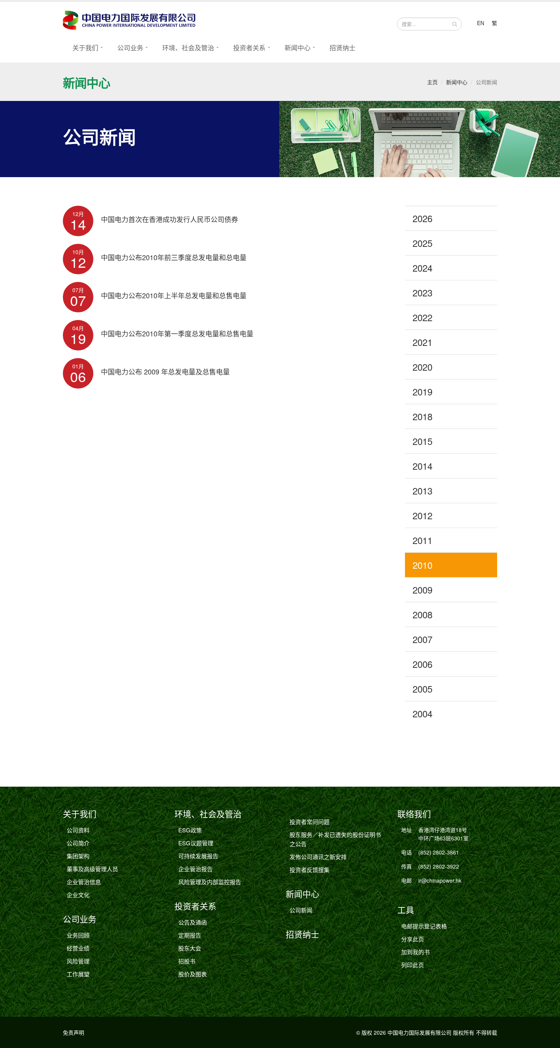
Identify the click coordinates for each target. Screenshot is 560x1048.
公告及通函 (192, 922)
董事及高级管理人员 (92, 869)
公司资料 (78, 830)
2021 (422, 342)
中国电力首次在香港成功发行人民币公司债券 (169, 219)
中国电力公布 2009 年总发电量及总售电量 (165, 371)
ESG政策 (190, 830)
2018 (422, 416)
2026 (422, 218)
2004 (422, 713)
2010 (422, 564)
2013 (422, 490)
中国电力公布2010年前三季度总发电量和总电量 (173, 257)
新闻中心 (297, 47)
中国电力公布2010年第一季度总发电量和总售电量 (177, 333)
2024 (422, 267)
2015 (422, 441)
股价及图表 (192, 974)
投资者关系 (249, 47)
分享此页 (412, 939)
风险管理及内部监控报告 (209, 882)
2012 (422, 515)
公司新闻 (301, 910)
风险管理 (78, 961)
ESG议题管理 (195, 843)
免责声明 (73, 1032)
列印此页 (412, 965)
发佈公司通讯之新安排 (318, 857)
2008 (422, 614)
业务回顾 (78, 935)
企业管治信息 (84, 882)
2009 (422, 589)
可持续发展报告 (198, 856)
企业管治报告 (195, 869)
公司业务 (130, 47)
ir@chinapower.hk (439, 880)
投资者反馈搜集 (310, 870)
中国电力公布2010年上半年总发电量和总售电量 (173, 295)
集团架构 (78, 856)
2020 (422, 366)
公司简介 (78, 843)
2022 (422, 317)
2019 (422, 391)
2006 (422, 663)
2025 (422, 243)
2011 (422, 540)
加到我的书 (415, 952)
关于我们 (85, 47)
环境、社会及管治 (188, 47)
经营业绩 (78, 948)
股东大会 (189, 948)
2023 (422, 292)
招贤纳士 (342, 47)
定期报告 (189, 935)
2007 (422, 639)
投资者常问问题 (310, 822)
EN (480, 23)
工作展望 (78, 974)
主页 (432, 82)
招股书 (186, 961)
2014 (422, 465)
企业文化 (78, 895)
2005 (422, 688)
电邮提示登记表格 (424, 926)
